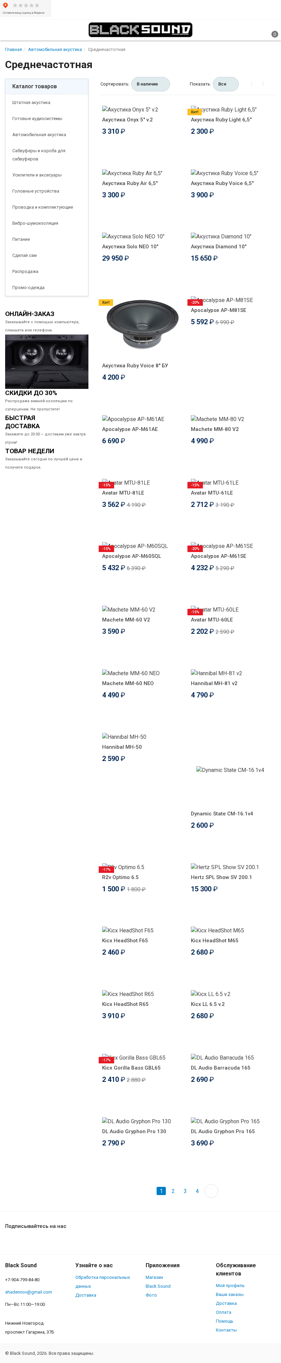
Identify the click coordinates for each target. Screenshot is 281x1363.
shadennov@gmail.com (28, 1292)
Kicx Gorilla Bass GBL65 (131, 1068)
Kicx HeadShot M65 (215, 941)
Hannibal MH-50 (122, 747)
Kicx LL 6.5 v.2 (208, 1004)
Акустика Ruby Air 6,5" (130, 183)
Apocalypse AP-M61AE (130, 429)
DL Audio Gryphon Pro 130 (134, 1131)
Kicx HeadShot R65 (125, 1004)
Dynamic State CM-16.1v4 (222, 814)
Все (222, 84)
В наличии (147, 84)
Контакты (226, 1330)
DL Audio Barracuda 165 (221, 1068)
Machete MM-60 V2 (126, 620)
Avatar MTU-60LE (212, 620)
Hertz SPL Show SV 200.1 (221, 877)
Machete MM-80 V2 (215, 429)
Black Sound (158, 1286)
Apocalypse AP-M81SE (218, 310)
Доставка (85, 1295)
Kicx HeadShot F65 (125, 941)
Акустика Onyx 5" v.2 (127, 120)
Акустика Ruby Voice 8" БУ (135, 366)
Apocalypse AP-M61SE (218, 556)
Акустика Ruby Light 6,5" (221, 120)
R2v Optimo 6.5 (120, 877)
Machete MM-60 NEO (128, 683)
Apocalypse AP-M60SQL (131, 556)
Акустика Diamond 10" (218, 247)
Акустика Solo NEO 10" (130, 247)
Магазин (154, 1277)
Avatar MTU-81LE (123, 493)
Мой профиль (230, 1285)
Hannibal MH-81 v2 (214, 683)
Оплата (223, 1312)
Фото (151, 1295)
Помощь (224, 1321)
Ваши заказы (230, 1294)
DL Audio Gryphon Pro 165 (223, 1131)
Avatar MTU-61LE (212, 493)
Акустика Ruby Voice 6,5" (222, 183)
